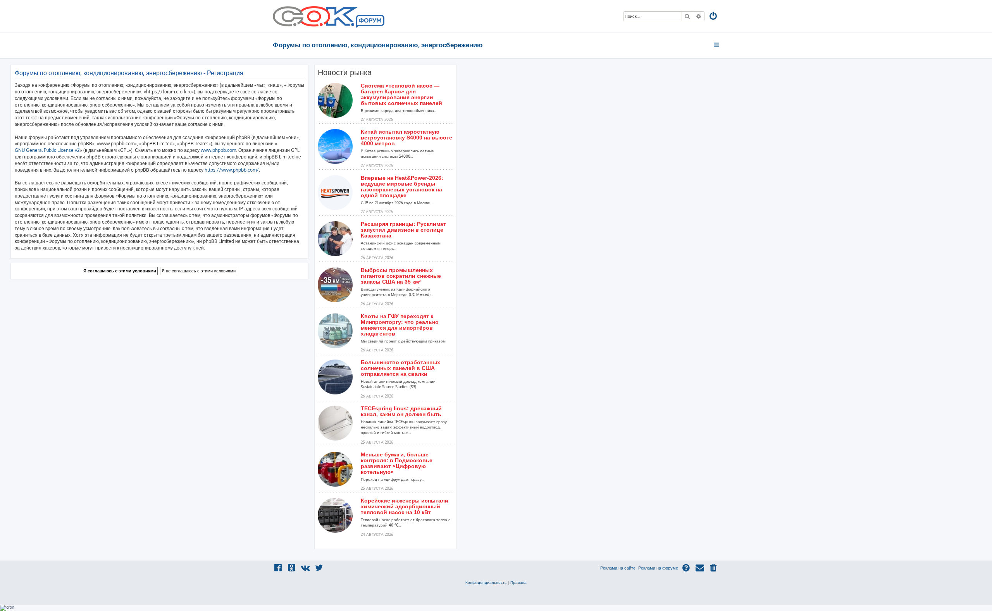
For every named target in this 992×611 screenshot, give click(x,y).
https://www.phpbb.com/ (232, 170)
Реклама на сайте (618, 568)
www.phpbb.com (218, 150)
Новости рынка (345, 72)
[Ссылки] (717, 45)
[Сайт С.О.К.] (328, 16)
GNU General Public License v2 (47, 150)
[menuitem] (713, 17)
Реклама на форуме (658, 568)
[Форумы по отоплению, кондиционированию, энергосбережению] (369, 22)
